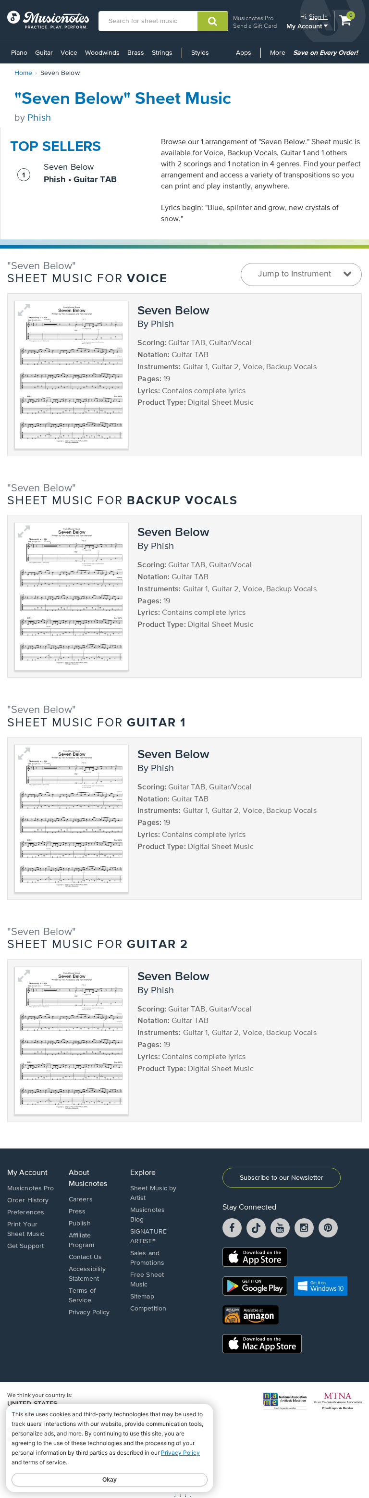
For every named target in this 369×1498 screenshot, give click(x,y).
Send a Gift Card (255, 26)
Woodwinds (102, 53)
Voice (69, 53)
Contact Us (85, 1257)
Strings (162, 53)
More (279, 56)
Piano (19, 53)
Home (23, 73)
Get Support (25, 1246)
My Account (305, 25)
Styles (200, 53)
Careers (81, 1199)
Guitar (44, 53)
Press (77, 1211)
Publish (80, 1223)
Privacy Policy (89, 1312)
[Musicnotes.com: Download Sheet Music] (48, 19)
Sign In (318, 16)
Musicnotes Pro (253, 18)
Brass (135, 53)
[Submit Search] (212, 21)
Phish (39, 118)
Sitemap (142, 1296)
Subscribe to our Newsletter (281, 1177)
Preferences (25, 1212)
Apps (243, 53)
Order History (28, 1200)
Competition (148, 1308)
